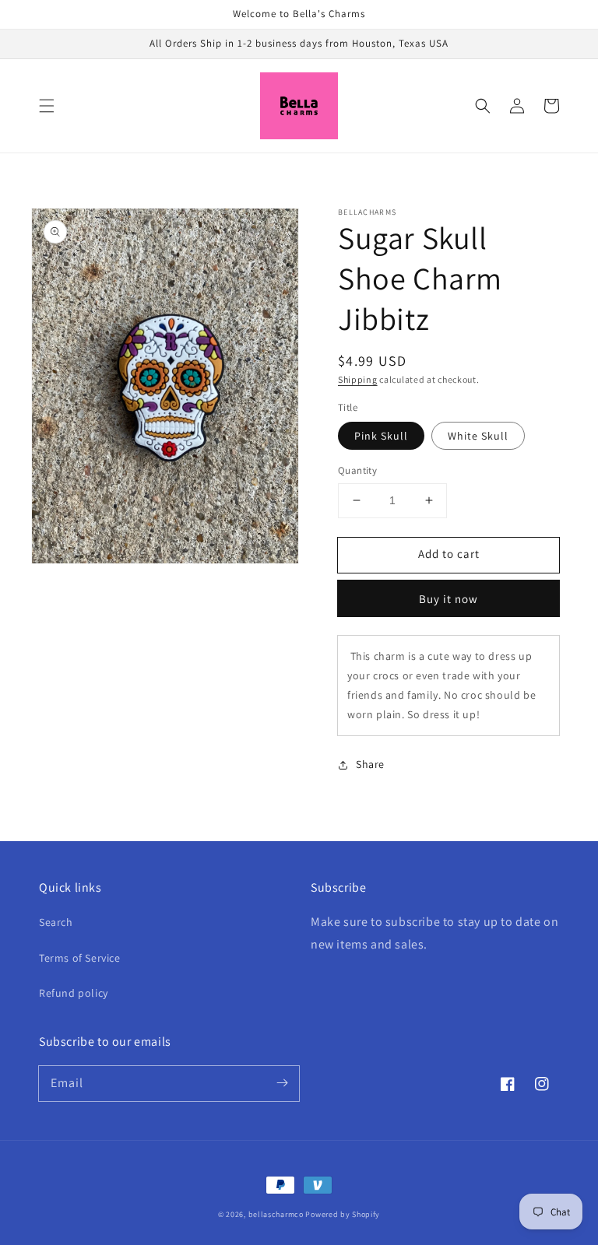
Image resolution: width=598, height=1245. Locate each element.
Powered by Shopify (342, 1214)
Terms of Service (80, 958)
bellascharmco (276, 1214)
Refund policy (73, 993)
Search (56, 922)
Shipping (358, 379)
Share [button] (370, 764)
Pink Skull (381, 436)
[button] (47, 106)
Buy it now (448, 598)
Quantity (357, 470)
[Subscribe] (282, 1083)
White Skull (478, 436)
